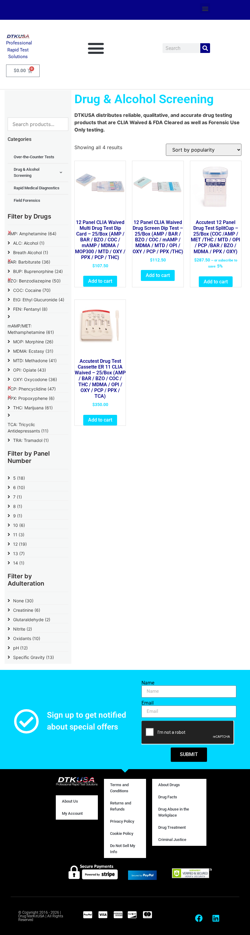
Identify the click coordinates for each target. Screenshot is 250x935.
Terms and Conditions (119, 788)
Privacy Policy (122, 821)
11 (18, 534)
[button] (205, 8)
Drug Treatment (172, 827)
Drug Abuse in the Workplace (173, 812)
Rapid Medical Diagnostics (36, 188)
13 (19, 553)
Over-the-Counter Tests (34, 157)
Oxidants (26, 638)
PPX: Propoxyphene (31, 398)
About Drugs (169, 785)
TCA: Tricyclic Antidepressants (28, 427)
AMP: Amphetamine (32, 233)
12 (20, 544)
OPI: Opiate (29, 370)
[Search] (205, 48)
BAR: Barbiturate (29, 261)
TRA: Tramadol (31, 440)
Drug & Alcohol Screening (26, 172)
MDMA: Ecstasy (33, 351)
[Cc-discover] (132, 915)
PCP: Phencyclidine (32, 388)
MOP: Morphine (33, 341)
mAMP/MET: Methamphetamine (31, 329)
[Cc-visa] (103, 915)
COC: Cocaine (32, 290)
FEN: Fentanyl (30, 309)
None (23, 600)
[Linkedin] (215, 918)
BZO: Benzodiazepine (34, 280)
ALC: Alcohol (29, 243)
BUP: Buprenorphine (38, 271)
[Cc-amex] (118, 915)
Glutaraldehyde (31, 619)
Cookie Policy (121, 833)
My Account (72, 813)
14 (18, 563)
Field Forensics (27, 200)
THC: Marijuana (33, 407)
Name (147, 683)
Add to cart (100, 281)
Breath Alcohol (30, 252)
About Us (70, 801)
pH (20, 647)
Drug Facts (167, 797)
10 (19, 525)
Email (147, 703)
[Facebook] (199, 918)
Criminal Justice (172, 839)
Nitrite (22, 629)
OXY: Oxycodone (35, 379)
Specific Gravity (33, 657)
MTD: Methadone (35, 360)
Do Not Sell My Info (122, 848)
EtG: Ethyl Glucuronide (38, 299)
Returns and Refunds (120, 806)
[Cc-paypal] (87, 915)
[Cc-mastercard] (147, 915)
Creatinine (26, 610)
